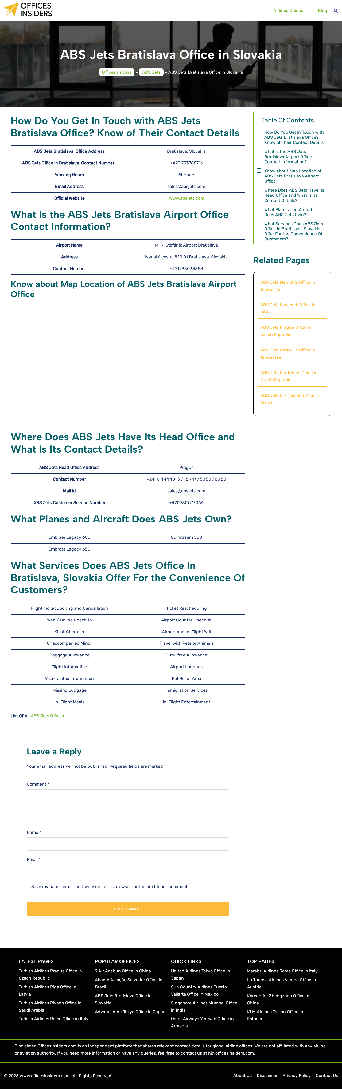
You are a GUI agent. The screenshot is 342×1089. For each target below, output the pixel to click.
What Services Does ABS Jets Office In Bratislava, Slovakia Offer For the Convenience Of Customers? (293, 231)
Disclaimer (267, 1075)
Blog (322, 10)
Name (34, 832)
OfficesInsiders (116, 71)
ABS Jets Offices (47, 715)
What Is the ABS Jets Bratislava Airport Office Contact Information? (288, 156)
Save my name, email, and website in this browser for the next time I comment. (110, 886)
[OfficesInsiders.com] (28, 9)
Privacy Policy (297, 1075)
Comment (38, 784)
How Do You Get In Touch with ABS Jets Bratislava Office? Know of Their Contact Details (294, 137)
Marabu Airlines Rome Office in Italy (282, 970)
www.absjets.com (186, 198)
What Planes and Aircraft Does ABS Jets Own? (289, 212)
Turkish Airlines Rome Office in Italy (53, 1018)
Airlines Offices (288, 10)
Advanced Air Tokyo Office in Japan (130, 1011)
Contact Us (327, 1075)
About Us (242, 1075)
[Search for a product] (336, 11)
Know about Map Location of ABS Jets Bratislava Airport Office (292, 176)
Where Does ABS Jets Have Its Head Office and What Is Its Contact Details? (294, 195)
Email (34, 859)
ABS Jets (151, 71)
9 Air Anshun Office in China (123, 970)
